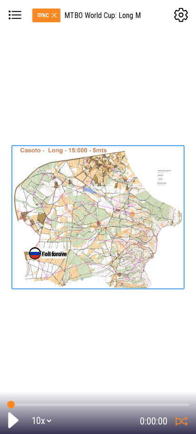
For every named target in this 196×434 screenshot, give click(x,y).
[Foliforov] (35, 253)
